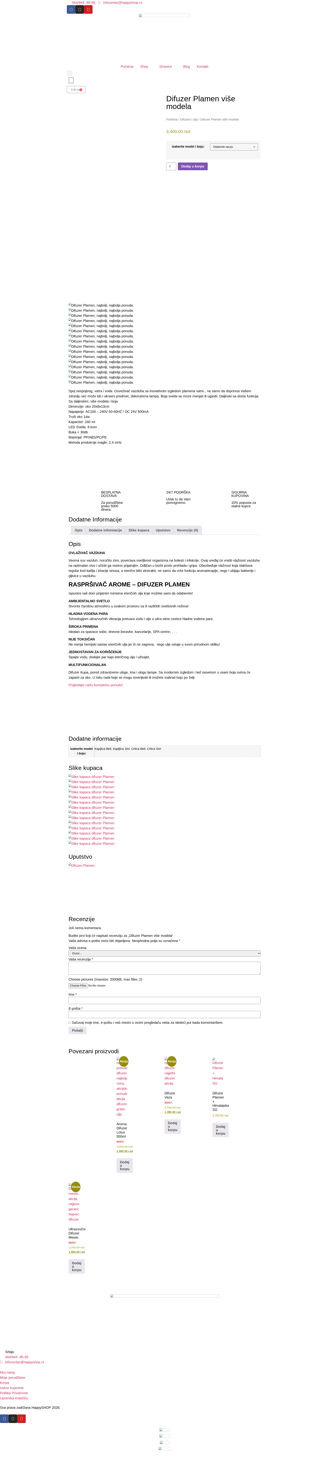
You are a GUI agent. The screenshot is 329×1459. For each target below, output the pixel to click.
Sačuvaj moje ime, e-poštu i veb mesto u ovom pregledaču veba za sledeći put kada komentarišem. (147, 1022)
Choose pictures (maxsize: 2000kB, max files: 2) (105, 979)
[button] (69, 73)
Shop (144, 66)
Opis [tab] (78, 530)
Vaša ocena (77, 948)
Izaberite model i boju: (188, 146)
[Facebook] (71, 9)
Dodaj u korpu (192, 166)
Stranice (165, 66)
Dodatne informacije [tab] (105, 530)
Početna (127, 66)
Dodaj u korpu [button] (76, 1266)
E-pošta (76, 1008)
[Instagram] (79, 9)
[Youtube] (88, 9)
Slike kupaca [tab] (139, 530)
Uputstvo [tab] (163, 530)
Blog (186, 66)
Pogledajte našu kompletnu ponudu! (96, 685)
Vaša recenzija (81, 959)
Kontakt (202, 66)
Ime (73, 994)
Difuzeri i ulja (189, 119)
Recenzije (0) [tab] (187, 530)
